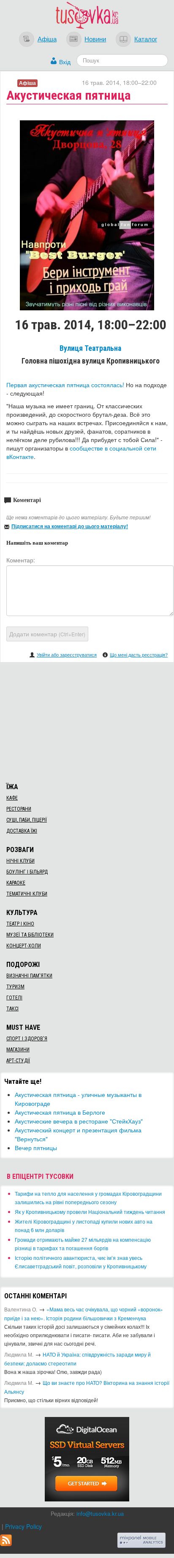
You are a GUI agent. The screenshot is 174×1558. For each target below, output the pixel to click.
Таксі (12, 1009)
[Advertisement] (87, 721)
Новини (95, 38)
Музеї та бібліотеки (30, 935)
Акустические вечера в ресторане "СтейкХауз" (79, 1121)
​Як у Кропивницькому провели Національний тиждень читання (90, 1211)
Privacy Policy (23, 1526)
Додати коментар (47, 634)
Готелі (14, 998)
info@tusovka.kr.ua (100, 1513)
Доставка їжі (21, 831)
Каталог (145, 38)
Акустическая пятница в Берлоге (60, 1112)
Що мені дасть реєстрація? (139, 654)
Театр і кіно (20, 924)
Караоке (15, 883)
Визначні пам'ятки (29, 976)
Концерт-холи (23, 946)
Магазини (18, 1050)
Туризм (15, 987)
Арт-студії (18, 1061)
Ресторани (18, 809)
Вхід (65, 61)
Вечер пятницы (36, 1147)
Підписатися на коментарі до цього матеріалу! (69, 526)
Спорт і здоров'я (26, 1039)
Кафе (12, 798)
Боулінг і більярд (27, 872)
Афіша (47, 38)
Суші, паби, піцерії (26, 820)
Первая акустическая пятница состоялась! (65, 384)
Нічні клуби (20, 861)
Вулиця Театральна (90, 348)
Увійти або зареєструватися (67, 654)
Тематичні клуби (26, 894)
